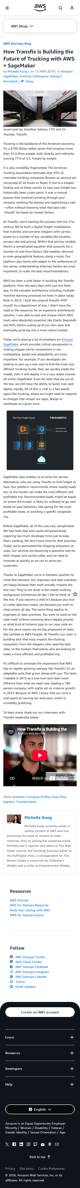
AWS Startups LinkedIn (30, 977)
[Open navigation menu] (7, 7)
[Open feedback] (75, 594)
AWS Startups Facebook (31, 967)
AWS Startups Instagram (31, 972)
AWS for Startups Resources (29, 905)
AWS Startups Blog (17, 43)
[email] (57, 1144)
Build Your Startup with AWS (30, 910)
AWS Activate (19, 900)
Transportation (26, 801)
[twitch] (35, 1144)
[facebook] (14, 1144)
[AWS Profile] (72, 8)
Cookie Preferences (51, 1168)
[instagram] (28, 1144)
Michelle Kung (17, 71)
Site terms (27, 1168)
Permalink (10, 81)
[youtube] (42, 1144)
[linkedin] (21, 1144)
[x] (7, 1144)
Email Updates (25, 986)
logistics (9, 801)
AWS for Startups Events (27, 915)
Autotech (18, 797)
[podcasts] (50, 1144)
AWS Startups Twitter (29, 957)
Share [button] (29, 81)
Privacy (10, 1168)
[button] (22, 26)
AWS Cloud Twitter (28, 962)
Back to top (37, 1157)
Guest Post (58, 797)
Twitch (19, 982)
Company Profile (38, 797)
